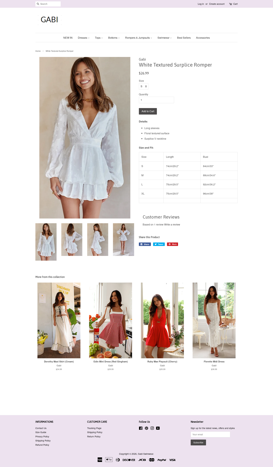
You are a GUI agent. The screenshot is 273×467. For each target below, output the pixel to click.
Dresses (83, 37)
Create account (216, 3)
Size (141, 81)
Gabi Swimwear (145, 453)
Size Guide (40, 432)
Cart (235, 3)
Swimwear (164, 37)
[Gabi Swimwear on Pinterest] (146, 428)
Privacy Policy (42, 436)
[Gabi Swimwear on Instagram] (152, 428)
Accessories (203, 37)
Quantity (143, 94)
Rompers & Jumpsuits (137, 37)
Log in (201, 3)
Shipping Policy (43, 440)
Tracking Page (94, 428)
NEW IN (68, 37)
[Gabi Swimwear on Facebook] (141, 428)
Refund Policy (42, 444)
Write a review (172, 224)
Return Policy (93, 436)
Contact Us (40, 428)
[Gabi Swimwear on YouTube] (158, 428)
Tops (98, 37)
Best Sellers (184, 37)
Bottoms (113, 37)
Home (38, 51)
